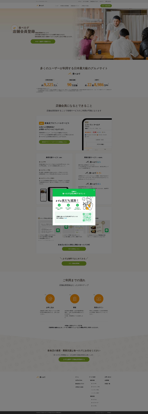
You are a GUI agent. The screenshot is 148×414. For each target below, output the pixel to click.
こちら (65, 218)
